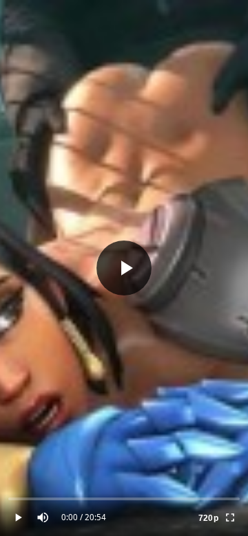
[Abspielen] (124, 268)
